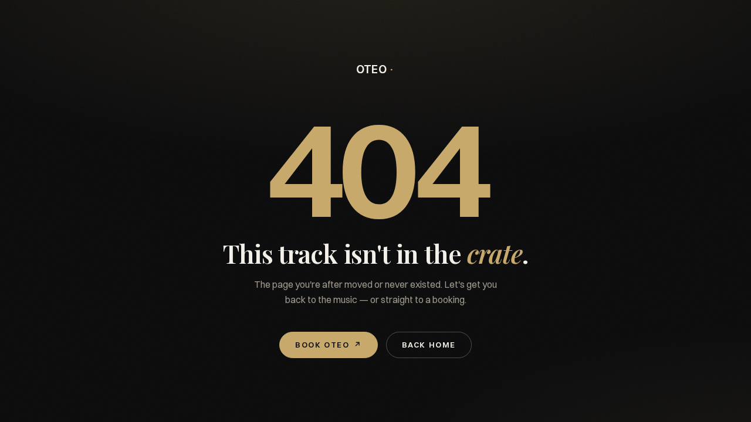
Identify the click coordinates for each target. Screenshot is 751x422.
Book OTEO (328, 344)
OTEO (371, 69)
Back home (429, 344)
